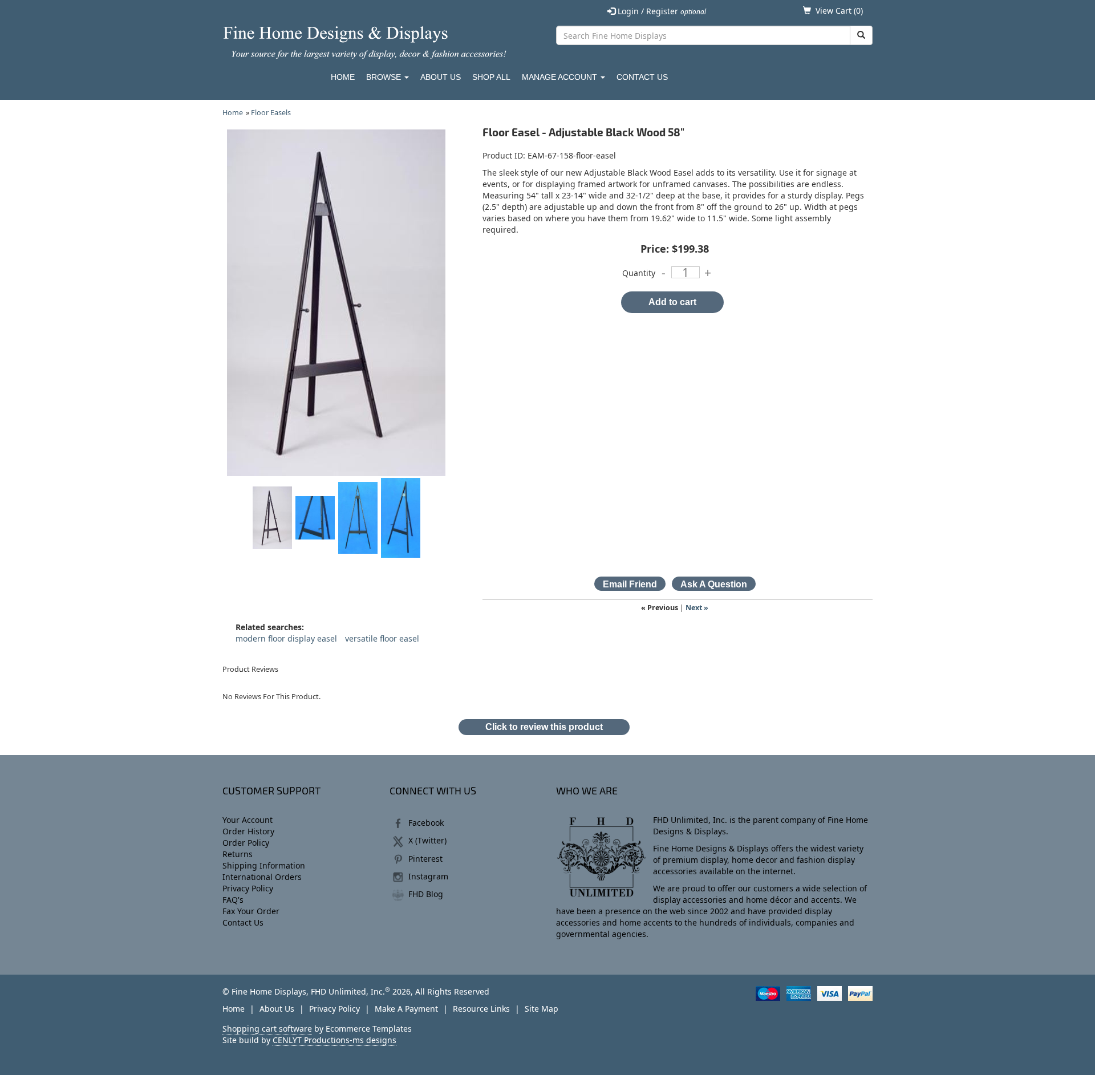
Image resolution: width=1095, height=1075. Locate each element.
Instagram (428, 876)
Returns (237, 854)
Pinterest (425, 858)
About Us (440, 77)
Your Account (247, 819)
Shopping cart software (267, 1028)
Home (343, 77)
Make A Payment (406, 1008)
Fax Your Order (250, 911)
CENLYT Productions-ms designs (334, 1040)
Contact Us (642, 77)
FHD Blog (425, 894)
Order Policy (245, 842)
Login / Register (660, 11)
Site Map (541, 1008)
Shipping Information (263, 865)
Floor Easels (271, 112)
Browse (384, 77)
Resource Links (481, 1008)
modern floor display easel (286, 638)
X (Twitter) (427, 840)
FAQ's (233, 899)
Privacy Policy (247, 888)
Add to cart (672, 302)
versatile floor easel (382, 638)
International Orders (262, 876)
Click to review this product (544, 727)
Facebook (426, 822)
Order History (248, 831)
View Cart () (839, 10)
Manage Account (560, 77)
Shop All (491, 77)
